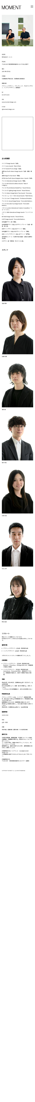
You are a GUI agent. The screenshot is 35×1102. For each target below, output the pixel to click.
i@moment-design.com (8, 109)
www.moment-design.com (9, 102)
